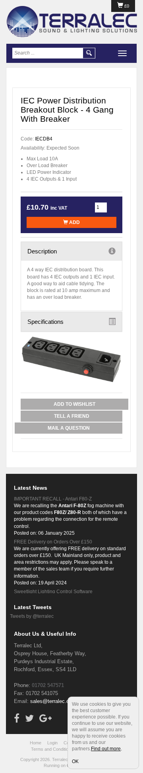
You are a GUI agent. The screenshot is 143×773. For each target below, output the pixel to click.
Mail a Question (69, 428)
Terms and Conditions (52, 749)
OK (75, 761)
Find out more (106, 749)
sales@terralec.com (53, 701)
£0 (126, 6)
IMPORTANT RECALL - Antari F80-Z (53, 499)
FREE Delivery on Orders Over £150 (53, 542)
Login (52, 742)
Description (42, 251)
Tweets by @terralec (32, 616)
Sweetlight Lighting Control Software (53, 591)
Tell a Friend (71, 416)
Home (35, 742)
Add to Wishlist (74, 404)
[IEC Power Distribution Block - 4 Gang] (71, 359)
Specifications (45, 321)
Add (74, 222)
